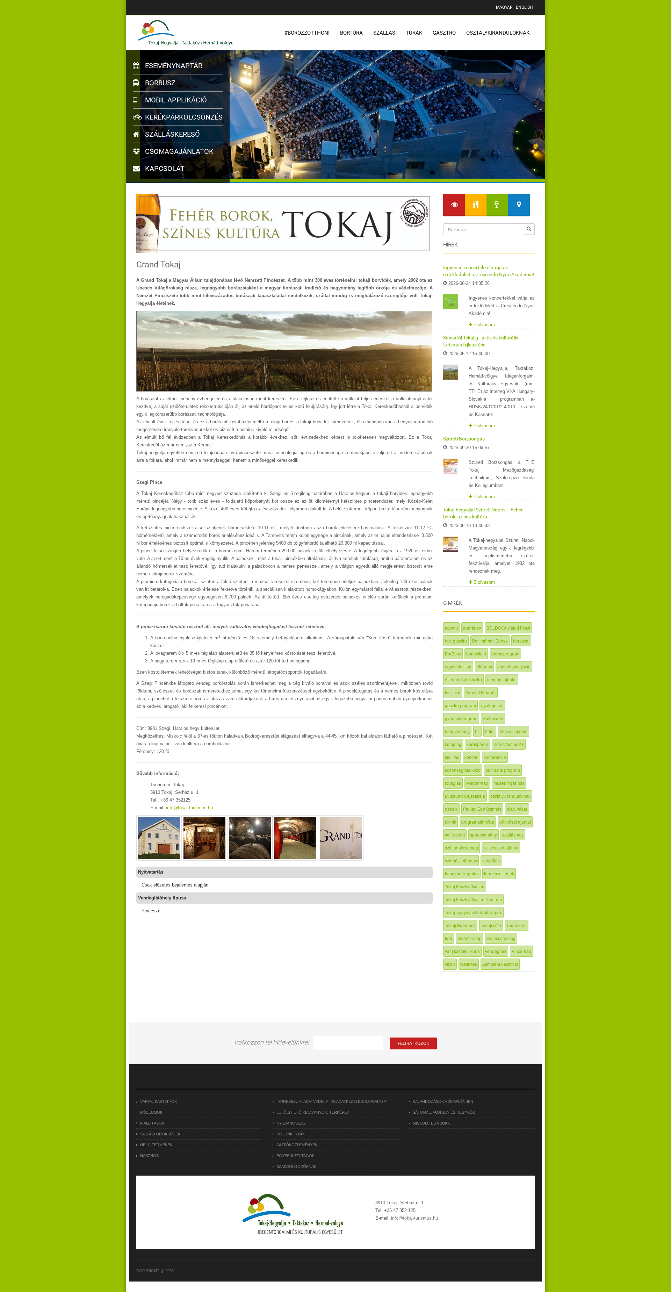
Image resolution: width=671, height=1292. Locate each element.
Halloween (493, 718)
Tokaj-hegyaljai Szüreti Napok (473, 912)
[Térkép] (519, 205)
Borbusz (159, 83)
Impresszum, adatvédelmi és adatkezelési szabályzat (332, 1101)
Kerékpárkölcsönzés (183, 117)
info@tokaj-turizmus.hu (189, 807)
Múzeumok (151, 1112)
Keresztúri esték (508, 744)
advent (451, 628)
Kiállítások (152, 1123)
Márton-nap (477, 783)
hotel (490, 731)
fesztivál (452, 692)
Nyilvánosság (291, 1123)
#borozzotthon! (307, 33)
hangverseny (457, 731)
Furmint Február (481, 692)
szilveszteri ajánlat (500, 847)
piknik (450, 822)
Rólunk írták (290, 1134)
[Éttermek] (475, 205)
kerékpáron (477, 744)
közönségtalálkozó (463, 770)
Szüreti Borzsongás (464, 439)
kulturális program (503, 770)
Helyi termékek (156, 1145)
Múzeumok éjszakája (465, 796)
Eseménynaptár (172, 66)
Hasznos (149, 1156)
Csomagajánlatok (178, 151)
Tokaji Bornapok (460, 925)
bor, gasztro (456, 641)
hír (477, 731)
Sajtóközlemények (296, 1145)
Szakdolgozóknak (296, 1166)
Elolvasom (483, 324)
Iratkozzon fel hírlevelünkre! (271, 1042)
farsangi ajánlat (502, 679)
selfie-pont (455, 835)
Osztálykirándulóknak (497, 33)
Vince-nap (521, 951)
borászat (521, 641)
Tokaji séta (491, 925)
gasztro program (460, 705)
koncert (471, 757)
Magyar (504, 7)
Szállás (384, 33)
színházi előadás (461, 860)
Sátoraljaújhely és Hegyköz (444, 1112)
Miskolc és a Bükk (431, 1123)
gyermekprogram (461, 718)
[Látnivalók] (454, 205)
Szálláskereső (171, 134)
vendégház (495, 951)
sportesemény (483, 835)
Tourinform (516, 925)
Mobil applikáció (175, 100)
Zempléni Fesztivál (500, 964)
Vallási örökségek (160, 1134)
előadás (484, 666)
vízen (450, 964)
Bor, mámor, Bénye (490, 641)
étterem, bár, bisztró (463, 679)
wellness (468, 964)
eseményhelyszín (514, 666)
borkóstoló (476, 653)
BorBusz (453, 653)
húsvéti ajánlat (513, 731)
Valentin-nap (469, 938)
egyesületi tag (458, 666)
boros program (505, 653)
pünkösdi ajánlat (515, 822)
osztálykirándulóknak (510, 796)
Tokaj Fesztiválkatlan (464, 886)
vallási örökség (501, 938)
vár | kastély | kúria (462, 951)
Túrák (414, 33)
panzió (451, 809)
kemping (453, 744)
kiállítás (452, 757)
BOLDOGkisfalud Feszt (508, 628)
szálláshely (513, 835)
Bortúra (351, 33)
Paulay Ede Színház (482, 809)
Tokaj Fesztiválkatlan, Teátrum (473, 899)
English (524, 7)
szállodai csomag (461, 847)
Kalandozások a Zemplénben (443, 1101)
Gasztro (444, 33)
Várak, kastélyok (158, 1101)
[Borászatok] (497, 205)
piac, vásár (517, 809)
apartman (472, 628)
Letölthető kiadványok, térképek (312, 1112)
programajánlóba (477, 822)
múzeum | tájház (509, 783)
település (491, 860)
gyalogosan (492, 705)
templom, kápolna (462, 873)
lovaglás (453, 783)
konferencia (495, 757)
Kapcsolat (164, 168)
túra (448, 938)
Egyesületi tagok (295, 1156)
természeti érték (499, 873)
